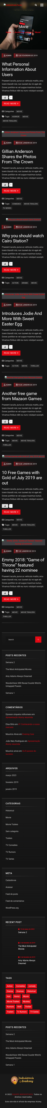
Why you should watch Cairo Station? (23, 238)
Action (15, 283)
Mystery (26, 1001)
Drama (25, 283)
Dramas (20, 991)
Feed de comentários (15, 901)
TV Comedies (11, 845)
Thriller (35, 366)
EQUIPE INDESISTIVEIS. (22, 1094)
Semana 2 (10, 662)
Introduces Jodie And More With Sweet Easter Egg (22, 318)
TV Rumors (11, 852)
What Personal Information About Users (19, 69)
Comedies (16, 204)
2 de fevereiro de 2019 (27, 943)
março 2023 (11, 775)
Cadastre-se (11, 880)
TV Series (7, 208)
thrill (19, 1006)
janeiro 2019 (11, 789)
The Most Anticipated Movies (18, 669)
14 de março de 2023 (27, 929)
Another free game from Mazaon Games (22, 396)
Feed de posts (12, 894)
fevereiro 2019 (12, 782)
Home (8, 32)
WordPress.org (12, 908)
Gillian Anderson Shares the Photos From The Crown (19, 156)
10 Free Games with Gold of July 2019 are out (22, 477)
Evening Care (28, 734)
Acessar (9, 887)
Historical (10, 810)
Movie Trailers (10, 121)
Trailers (9, 838)
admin (8, 55)
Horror (15, 117)
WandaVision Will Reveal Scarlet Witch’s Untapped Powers (23, 684)
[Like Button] (5, 97)
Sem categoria (12, 831)
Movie (19, 111)
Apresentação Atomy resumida (19, 717)
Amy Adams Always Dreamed (19, 676)
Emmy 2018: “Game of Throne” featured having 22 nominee (23, 565)
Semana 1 (10, 693)
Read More (10, 103)
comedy (32, 986)
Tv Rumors (22, 1012)
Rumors (10, 1006)
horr (8, 996)
